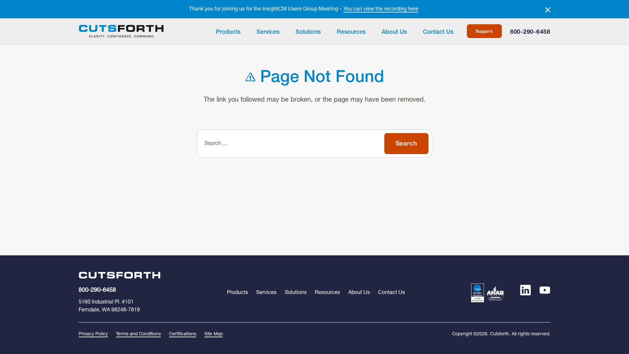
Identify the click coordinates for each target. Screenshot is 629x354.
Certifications (182, 334)
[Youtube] (544, 292)
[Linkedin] (525, 292)
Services (268, 32)
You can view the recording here (380, 9)
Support (484, 31)
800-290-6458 (530, 32)
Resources (351, 32)
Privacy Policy (93, 334)
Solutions (308, 32)
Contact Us (438, 32)
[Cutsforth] (121, 31)
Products (228, 32)
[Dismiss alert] (547, 9)
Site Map (213, 334)
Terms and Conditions (138, 334)
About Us (394, 32)
